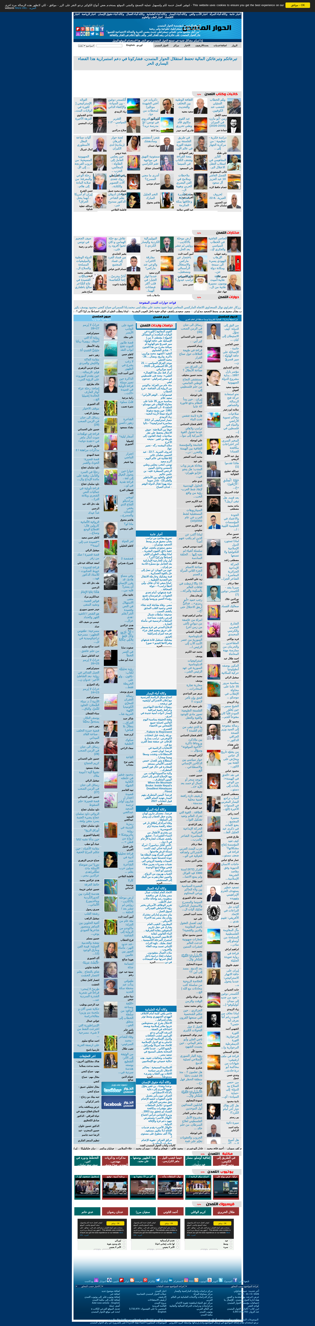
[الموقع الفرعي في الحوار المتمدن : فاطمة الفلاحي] (133, 207)
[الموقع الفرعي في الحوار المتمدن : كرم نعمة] (110, 735)
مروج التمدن (160, 1302)
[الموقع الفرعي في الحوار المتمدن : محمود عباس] (213, 765)
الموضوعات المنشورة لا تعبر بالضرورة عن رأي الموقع (233, 1319)
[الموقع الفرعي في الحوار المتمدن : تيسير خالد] (234, 270)
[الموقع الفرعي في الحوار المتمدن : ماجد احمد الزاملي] (213, 1136)
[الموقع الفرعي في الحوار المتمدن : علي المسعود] (200, 169)
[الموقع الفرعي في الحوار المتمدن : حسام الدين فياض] (133, 270)
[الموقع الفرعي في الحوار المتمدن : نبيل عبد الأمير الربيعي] (213, 453)
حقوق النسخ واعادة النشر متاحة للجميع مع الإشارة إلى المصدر (137, 1319)
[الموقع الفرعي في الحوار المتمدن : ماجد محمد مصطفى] (213, 510)
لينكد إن (164, 1281)
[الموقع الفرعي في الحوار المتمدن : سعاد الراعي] (110, 753)
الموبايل (103, 1281)
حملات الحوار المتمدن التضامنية (151, 1294)
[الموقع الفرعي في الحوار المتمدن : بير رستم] (213, 1118)
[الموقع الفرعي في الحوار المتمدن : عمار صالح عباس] (213, 854)
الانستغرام (179, 1281)
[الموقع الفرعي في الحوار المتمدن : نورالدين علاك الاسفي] (213, 600)
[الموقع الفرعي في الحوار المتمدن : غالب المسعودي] (234, 169)
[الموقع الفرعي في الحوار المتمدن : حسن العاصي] (213, 338)
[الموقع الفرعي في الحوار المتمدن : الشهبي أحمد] (213, 1026)
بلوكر (127, 1281)
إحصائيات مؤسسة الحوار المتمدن (243, 1302)
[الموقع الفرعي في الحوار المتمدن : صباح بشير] (100, 289)
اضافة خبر (115, 1294)
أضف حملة (114, 1305)
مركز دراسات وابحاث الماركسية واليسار (193, 1291)
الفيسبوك (228, 1281)
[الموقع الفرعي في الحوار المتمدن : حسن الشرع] (100, 188)
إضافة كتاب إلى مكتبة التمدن (106, 1300)
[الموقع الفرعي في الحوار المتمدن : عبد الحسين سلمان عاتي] (234, 207)
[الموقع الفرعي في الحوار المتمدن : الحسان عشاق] (167, 169)
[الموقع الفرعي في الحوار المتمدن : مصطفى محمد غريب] (100, 270)
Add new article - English (106, 1302)
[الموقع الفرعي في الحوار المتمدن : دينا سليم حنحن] (110, 994)
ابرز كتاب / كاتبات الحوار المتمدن (243, 1308)
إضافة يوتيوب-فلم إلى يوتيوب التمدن (102, 1297)
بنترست (139, 1281)
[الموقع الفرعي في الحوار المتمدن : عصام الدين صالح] (110, 1067)
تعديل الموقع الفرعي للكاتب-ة (105, 1308)
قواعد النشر (253, 1305)
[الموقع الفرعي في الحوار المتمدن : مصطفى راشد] (213, 554)
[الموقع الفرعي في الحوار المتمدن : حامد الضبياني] (213, 983)
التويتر (215, 1281)
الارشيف (162, 1297)
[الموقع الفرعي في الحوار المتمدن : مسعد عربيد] (100, 169)
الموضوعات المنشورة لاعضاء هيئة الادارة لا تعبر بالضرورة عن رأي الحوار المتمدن (128, 1322)
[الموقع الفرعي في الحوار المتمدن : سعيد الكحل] (234, 113)
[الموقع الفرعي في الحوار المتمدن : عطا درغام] (213, 577)
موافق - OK (298, 5)
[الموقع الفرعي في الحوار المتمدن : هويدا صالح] (110, 957)
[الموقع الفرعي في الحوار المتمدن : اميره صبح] (213, 920)
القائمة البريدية (159, 1305)
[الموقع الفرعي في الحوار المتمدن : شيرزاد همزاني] (110, 571)
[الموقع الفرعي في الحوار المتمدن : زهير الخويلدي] (200, 150)
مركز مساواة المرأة (203, 1294)
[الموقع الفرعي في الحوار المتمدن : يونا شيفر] (110, 467)
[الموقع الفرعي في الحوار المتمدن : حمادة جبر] (234, 131)
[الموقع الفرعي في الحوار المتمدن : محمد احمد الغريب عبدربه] (200, 188)
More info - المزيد (25, 8)
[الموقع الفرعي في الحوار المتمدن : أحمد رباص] (213, 811)
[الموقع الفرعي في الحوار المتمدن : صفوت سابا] (110, 645)
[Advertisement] (157, 78)
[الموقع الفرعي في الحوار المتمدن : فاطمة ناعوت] (133, 289)
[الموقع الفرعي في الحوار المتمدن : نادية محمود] (213, 1095)
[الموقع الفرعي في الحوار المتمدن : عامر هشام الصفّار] (213, 738)
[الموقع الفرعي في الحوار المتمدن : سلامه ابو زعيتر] (213, 407)
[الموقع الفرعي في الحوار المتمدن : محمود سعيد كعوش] (213, 384)
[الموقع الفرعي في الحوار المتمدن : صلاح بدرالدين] (133, 131)
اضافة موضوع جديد (111, 1291)
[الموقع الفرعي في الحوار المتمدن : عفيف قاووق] (213, 966)
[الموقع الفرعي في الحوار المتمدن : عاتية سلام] (110, 589)
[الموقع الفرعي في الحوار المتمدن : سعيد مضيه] (200, 113)
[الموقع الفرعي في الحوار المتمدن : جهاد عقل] (234, 289)
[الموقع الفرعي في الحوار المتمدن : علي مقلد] (110, 338)
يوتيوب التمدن (206, 1311)
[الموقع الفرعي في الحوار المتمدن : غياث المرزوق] (213, 493)
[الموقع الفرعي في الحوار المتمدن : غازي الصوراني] (200, 270)
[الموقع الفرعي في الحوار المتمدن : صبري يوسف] (110, 682)
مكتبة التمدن (207, 1314)
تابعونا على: (243, 1281)
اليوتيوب (203, 1281)
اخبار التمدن (160, 1291)
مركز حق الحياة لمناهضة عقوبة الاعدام (194, 1302)
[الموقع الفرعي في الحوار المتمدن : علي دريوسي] (110, 537)
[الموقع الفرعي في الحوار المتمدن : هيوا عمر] (167, 251)
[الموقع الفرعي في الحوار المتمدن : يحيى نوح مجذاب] (110, 770)
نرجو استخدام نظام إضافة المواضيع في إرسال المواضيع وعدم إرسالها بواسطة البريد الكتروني (213, 1322)
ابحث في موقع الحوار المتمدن (105, 1311)
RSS (191, 1281)
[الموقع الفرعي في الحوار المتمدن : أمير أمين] (167, 113)
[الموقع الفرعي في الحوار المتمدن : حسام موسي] (167, 188)
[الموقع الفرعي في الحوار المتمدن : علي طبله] (234, 150)
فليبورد (115, 1281)
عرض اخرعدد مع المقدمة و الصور (243, 1297)
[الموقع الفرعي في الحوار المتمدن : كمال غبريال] (100, 150)
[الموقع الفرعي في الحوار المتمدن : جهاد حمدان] (167, 150)
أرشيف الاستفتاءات (157, 1300)
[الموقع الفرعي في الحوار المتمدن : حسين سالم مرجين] (213, 528)
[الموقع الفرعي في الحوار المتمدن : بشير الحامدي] (133, 251)
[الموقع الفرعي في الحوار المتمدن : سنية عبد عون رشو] (110, 976)
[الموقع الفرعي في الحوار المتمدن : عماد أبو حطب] (110, 665)
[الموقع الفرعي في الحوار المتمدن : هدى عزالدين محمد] (110, 612)
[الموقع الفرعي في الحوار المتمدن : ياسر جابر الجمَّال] (110, 1016)
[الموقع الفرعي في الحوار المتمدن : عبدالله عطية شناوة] (100, 207)
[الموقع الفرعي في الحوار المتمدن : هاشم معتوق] (167, 207)
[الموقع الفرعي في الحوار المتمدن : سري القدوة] (213, 900)
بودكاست (89, 1281)
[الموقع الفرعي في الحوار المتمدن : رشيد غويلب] (234, 251)
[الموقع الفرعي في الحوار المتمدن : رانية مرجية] (110, 392)
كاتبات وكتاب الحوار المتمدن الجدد (157, 1145)
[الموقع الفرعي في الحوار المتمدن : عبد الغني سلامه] (200, 207)
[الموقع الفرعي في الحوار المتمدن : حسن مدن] (200, 289)
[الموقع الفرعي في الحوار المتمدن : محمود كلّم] (213, 719)
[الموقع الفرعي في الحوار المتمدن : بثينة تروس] (133, 150)
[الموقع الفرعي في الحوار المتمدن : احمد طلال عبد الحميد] (213, 656)
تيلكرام (152, 1281)
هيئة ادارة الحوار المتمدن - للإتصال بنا (241, 1300)
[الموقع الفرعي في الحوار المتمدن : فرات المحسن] (100, 131)
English (162, 1311)
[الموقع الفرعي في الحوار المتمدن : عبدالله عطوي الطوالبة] (213, 476)
